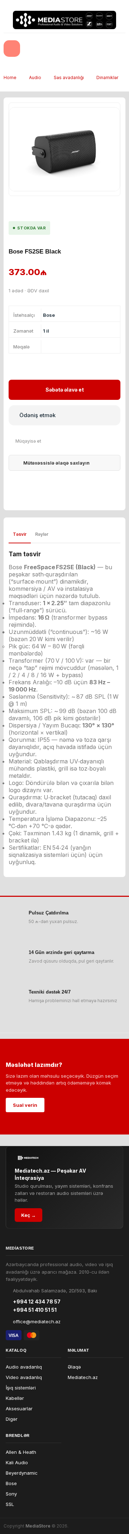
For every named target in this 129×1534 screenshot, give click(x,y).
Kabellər (15, 1398)
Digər (12, 1419)
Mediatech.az (83, 1377)
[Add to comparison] (25, 441)
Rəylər (41, 534)
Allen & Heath (21, 1452)
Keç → (28, 1215)
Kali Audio (17, 1462)
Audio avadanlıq (24, 1367)
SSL (10, 1504)
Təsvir (20, 534)
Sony (11, 1494)
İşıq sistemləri (21, 1388)
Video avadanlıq (24, 1377)
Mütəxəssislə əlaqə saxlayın (56, 463)
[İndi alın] (64, 415)
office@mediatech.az (37, 1321)
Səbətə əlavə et (65, 390)
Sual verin (25, 1105)
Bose (11, 1483)
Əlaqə (74, 1367)
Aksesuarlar (19, 1408)
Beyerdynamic (22, 1473)
